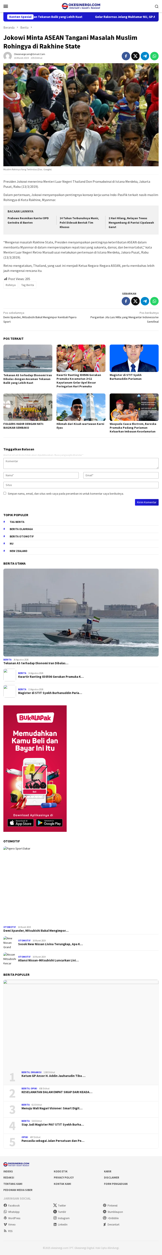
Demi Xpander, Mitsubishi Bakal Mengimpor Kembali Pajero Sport (40, 317)
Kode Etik (61, 1171)
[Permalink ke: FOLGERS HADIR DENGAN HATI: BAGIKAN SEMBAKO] (27, 407)
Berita (7, 659)
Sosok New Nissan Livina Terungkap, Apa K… (50, 944)
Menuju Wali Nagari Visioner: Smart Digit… (52, 1108)
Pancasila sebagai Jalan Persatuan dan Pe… (53, 1141)
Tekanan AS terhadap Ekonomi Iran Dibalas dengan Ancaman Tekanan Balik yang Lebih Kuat (27, 379)
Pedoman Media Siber (17, 1190)
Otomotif (9, 927)
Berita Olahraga (21, 529)
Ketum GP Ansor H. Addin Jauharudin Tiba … (53, 1076)
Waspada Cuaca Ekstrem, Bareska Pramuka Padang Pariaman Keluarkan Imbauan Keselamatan (133, 427)
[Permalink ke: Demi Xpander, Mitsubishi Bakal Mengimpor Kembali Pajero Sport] (81, 885)
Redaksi (8, 1177)
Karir (107, 1171)
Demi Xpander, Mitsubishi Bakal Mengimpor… (36, 931)
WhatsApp (14, 1212)
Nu (12, 543)
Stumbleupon (115, 1212)
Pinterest (112, 1205)
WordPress (14, 1218)
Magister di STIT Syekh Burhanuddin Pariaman (126, 377)
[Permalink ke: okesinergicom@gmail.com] (7, 56)
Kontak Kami (62, 1184)
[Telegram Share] (145, 56)
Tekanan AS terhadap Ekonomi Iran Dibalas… (35, 663)
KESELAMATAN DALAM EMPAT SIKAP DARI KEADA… (57, 1092)
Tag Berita (27, 285)
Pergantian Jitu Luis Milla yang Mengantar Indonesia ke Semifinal (124, 317)
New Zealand (18, 551)
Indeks (8, 1171)
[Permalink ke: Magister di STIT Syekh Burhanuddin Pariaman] (134, 358)
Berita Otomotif (22, 536)
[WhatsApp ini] (154, 56)
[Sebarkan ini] (126, 56)
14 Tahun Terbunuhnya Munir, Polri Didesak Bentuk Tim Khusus (79, 222)
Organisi (36, 1072)
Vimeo (12, 1224)
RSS (10, 1231)
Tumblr (62, 1212)
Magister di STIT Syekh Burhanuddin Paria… (50, 693)
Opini (34, 1088)
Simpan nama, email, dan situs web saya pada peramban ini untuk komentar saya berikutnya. (66, 493)
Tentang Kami (12, 1184)
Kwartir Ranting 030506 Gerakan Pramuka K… (51, 677)
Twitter (62, 1205)
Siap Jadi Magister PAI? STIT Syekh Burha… (53, 1124)
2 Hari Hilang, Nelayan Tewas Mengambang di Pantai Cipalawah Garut (131, 222)
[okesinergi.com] (81, 6)
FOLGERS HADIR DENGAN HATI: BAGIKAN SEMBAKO (23, 426)
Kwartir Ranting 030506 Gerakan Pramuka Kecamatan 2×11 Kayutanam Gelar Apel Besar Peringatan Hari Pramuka (79, 380)
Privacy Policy (64, 1177)
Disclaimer (111, 1177)
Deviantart (113, 1224)
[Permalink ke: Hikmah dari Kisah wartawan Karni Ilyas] (81, 407)
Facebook (14, 1205)
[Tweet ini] (135, 56)
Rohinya (11, 285)
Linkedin (63, 1224)
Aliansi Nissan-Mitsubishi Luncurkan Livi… (48, 960)
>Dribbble (113, 1218)
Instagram (64, 1218)
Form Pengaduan (116, 1184)
